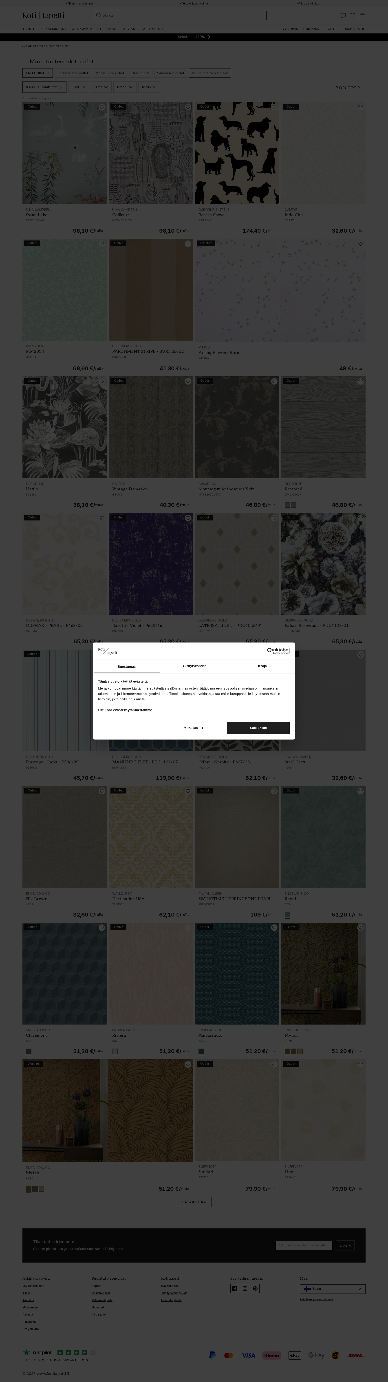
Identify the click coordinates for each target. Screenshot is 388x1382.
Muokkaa (191, 728)
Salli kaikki (258, 728)
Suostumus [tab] (127, 666)
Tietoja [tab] (261, 666)
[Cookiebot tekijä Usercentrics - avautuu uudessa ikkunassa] (270, 651)
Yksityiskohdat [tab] (194, 666)
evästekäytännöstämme (132, 710)
